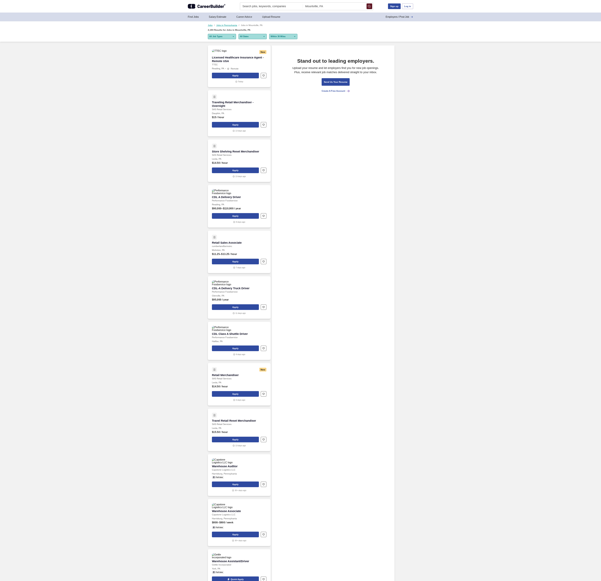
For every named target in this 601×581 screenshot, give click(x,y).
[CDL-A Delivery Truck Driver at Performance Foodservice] (239, 297)
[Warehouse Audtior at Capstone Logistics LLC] (239, 475)
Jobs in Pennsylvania (226, 25)
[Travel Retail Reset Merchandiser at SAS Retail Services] (239, 430)
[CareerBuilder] (206, 6)
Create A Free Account (333, 91)
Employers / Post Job (397, 17)
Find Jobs (193, 17)
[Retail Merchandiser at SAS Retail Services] (239, 384)
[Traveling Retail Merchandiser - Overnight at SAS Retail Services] (239, 113)
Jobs (210, 25)
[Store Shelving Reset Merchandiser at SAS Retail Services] (239, 161)
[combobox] (271, 6)
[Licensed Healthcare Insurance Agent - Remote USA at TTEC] (239, 66)
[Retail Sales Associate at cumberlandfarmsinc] (239, 252)
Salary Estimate (217, 17)
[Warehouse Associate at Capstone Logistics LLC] (239, 522)
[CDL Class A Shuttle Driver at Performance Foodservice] (239, 341)
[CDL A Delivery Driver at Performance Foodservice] (239, 206)
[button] (369, 6)
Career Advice (244, 17)
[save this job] (263, 75)
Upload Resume (271, 17)
